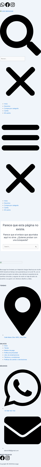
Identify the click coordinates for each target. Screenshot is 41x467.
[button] (20, 35)
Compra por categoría (11, 108)
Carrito (6, 111)
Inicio (6, 104)
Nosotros (7, 106)
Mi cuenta (7, 113)
